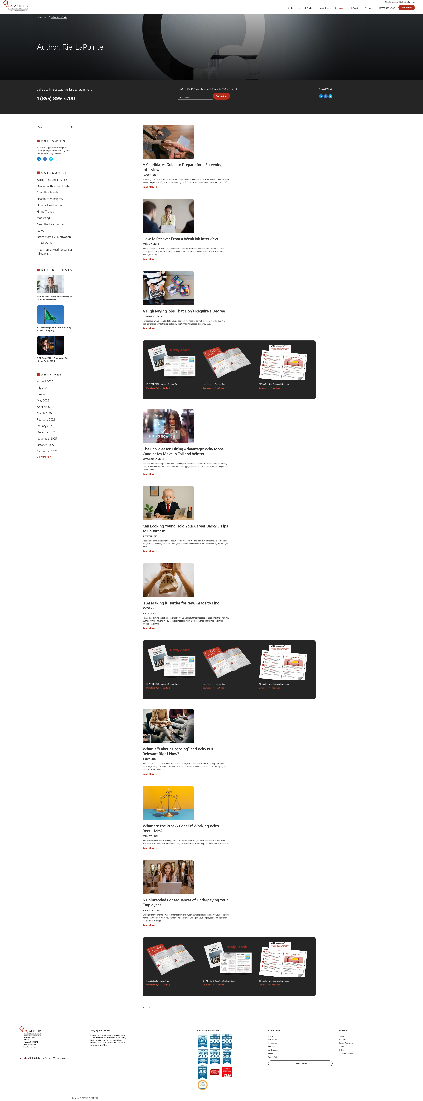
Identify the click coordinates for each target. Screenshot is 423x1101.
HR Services (355, 8)
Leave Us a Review (300, 1063)
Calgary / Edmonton (346, 1043)
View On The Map (29, 1047)
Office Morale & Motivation (54, 237)
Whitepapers (273, 1050)
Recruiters (272, 1046)
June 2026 (43, 394)
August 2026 (45, 381)
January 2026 (45, 426)
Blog (46, 17)
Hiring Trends (45, 211)
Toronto (342, 1036)
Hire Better (292, 8)
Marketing (43, 218)
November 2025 (47, 438)
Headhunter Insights (50, 198)
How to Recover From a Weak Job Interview (180, 238)
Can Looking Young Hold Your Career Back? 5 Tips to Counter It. (185, 528)
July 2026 (42, 387)
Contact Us (370, 8)
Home (39, 17)
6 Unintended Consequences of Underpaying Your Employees (185, 902)
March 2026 (44, 413)
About (270, 1053)
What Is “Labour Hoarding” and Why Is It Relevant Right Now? (178, 751)
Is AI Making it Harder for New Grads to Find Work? (181, 605)
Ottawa (342, 1046)
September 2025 (47, 451)
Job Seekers (309, 8)
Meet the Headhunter (50, 224)
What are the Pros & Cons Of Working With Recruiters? (181, 828)
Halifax (341, 1050)
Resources (339, 8)
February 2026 (46, 419)
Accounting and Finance (52, 179)
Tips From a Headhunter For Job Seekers (54, 252)
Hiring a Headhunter (49, 205)
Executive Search (47, 192)
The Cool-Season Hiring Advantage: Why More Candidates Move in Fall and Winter (183, 451)
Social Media (44, 243)
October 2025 (45, 445)
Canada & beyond (346, 1053)
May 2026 (43, 400)
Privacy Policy (273, 1057)
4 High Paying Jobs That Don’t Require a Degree (184, 311)
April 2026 (43, 407)
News (40, 230)
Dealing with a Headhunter (54, 186)
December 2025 (46, 432)
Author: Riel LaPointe (59, 17)
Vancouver (343, 1039)
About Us (324, 8)
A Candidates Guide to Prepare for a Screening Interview (183, 167)
